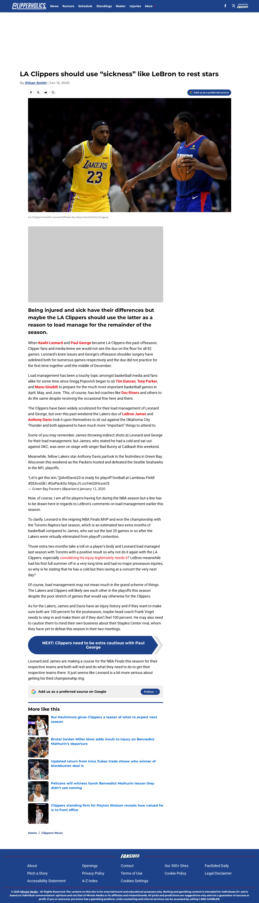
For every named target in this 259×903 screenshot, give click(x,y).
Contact (127, 866)
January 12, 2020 (92, 489)
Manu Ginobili (46, 387)
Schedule (85, 6)
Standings (104, 6)
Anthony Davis (40, 419)
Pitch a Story (37, 873)
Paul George (81, 343)
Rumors (68, 6)
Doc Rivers (130, 393)
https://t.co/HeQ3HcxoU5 (88, 483)
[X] (233, 5)
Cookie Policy (175, 873)
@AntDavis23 (70, 478)
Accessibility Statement (46, 881)
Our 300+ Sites (176, 866)
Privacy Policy (93, 873)
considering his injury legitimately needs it (94, 558)
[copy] (53, 92)
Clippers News (52, 833)
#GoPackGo (57, 483)
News (54, 6)
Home (32, 833)
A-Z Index (90, 881)
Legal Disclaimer (218, 873)
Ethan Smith (36, 83)
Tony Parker (147, 381)
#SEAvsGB (36, 483)
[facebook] (225, 5)
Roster (121, 6)
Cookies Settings (134, 881)
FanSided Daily (217, 866)
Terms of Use (132, 873)
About (32, 866)
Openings (89, 866)
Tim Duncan (126, 381)
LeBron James (134, 414)
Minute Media (29, 891)
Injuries (135, 6)
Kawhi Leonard (50, 343)
